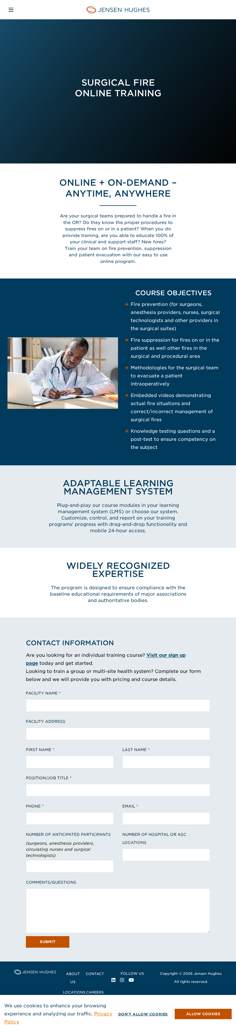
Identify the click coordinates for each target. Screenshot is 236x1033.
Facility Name (42, 693)
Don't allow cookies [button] (143, 1014)
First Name (38, 750)
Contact (95, 974)
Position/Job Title (47, 778)
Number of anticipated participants (68, 834)
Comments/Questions (51, 882)
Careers (95, 992)
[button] (203, 1014)
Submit (48, 942)
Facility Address (45, 721)
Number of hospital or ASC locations (154, 838)
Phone (33, 806)
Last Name (134, 750)
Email (128, 806)
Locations (74, 992)
